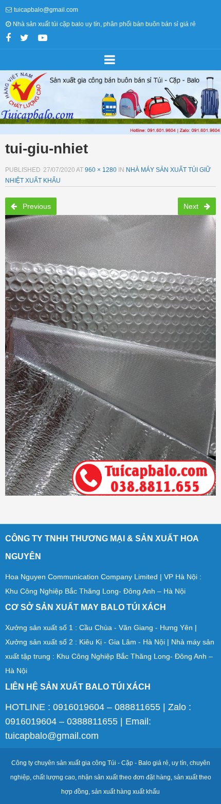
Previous (36, 206)
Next (191, 206)
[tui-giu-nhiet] (110, 352)
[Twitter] (24, 39)
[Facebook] (8, 39)
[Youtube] (42, 39)
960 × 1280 (101, 169)
